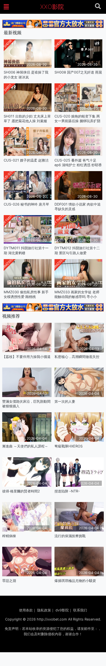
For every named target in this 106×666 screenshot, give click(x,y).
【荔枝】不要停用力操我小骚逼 (26, 357)
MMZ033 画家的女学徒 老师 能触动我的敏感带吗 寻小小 (76, 294)
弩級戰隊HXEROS (68, 446)
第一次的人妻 (64, 401)
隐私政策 (44, 610)
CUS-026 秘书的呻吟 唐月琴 (26, 204)
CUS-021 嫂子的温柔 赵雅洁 (26, 160)
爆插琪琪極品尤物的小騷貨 (75, 580)
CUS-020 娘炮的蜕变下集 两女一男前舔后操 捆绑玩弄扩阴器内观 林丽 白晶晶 (77, 118)
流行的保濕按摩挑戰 (70, 536)
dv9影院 (62, 610)
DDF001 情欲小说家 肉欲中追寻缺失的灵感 (77, 206)
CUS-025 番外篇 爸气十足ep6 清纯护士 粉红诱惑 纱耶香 (78, 162)
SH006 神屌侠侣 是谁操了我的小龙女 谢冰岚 (26, 74)
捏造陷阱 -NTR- (67, 491)
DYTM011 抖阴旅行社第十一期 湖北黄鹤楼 (26, 250)
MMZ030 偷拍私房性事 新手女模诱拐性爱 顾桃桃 (26, 294)
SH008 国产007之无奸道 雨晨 (78, 72)
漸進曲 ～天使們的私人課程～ (25, 446)
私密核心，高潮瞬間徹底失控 (76, 357)
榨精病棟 (9, 536)
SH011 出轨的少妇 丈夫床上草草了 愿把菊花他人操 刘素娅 (27, 118)
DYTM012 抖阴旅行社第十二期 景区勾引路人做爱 (77, 250)
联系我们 (80, 610)
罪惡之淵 (9, 580)
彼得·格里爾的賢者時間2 (21, 491)
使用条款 (26, 610)
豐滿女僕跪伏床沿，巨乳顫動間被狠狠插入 (26, 403)
